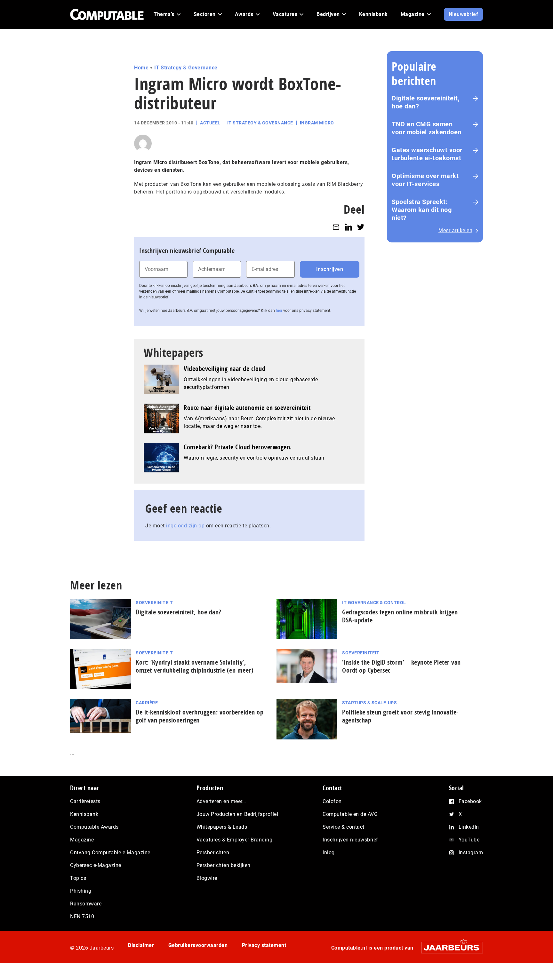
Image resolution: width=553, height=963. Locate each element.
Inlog (329, 852)
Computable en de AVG (350, 814)
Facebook (470, 801)
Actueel (210, 122)
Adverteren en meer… (221, 801)
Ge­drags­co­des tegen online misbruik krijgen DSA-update (400, 616)
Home (141, 68)
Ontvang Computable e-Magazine (110, 852)
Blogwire (206, 878)
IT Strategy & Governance (186, 68)
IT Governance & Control (374, 602)
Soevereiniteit (154, 602)
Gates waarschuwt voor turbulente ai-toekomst (427, 154)
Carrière (147, 702)
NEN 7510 (82, 916)
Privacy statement (264, 945)
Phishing (80, 891)
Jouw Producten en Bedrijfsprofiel (237, 814)
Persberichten (212, 852)
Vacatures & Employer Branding (234, 840)
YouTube (469, 840)
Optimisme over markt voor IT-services (425, 180)
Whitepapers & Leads (221, 827)
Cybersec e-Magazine (95, 865)
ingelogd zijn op (185, 526)
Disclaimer (141, 945)
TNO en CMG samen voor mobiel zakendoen (426, 128)
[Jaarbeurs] (449, 947)
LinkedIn (469, 827)
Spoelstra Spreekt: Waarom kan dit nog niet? (422, 210)
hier (279, 310)
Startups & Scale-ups (369, 702)
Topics (78, 878)
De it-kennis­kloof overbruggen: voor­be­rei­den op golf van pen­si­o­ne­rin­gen (199, 716)
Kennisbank (84, 814)
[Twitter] (361, 227)
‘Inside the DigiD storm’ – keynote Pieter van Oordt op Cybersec (401, 666)
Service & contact (344, 827)
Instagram (471, 852)
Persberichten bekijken (223, 865)
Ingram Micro (317, 122)
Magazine (82, 840)
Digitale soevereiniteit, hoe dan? (426, 102)
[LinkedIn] (348, 227)
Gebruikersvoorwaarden (198, 945)
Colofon (332, 801)
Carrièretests (85, 801)
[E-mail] (336, 227)
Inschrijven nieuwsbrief (350, 840)
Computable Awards (94, 827)
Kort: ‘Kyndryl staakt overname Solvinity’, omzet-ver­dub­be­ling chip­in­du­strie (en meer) (194, 666)
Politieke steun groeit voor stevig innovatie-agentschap (400, 716)
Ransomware (85, 904)
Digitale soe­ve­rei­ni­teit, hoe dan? (178, 612)
